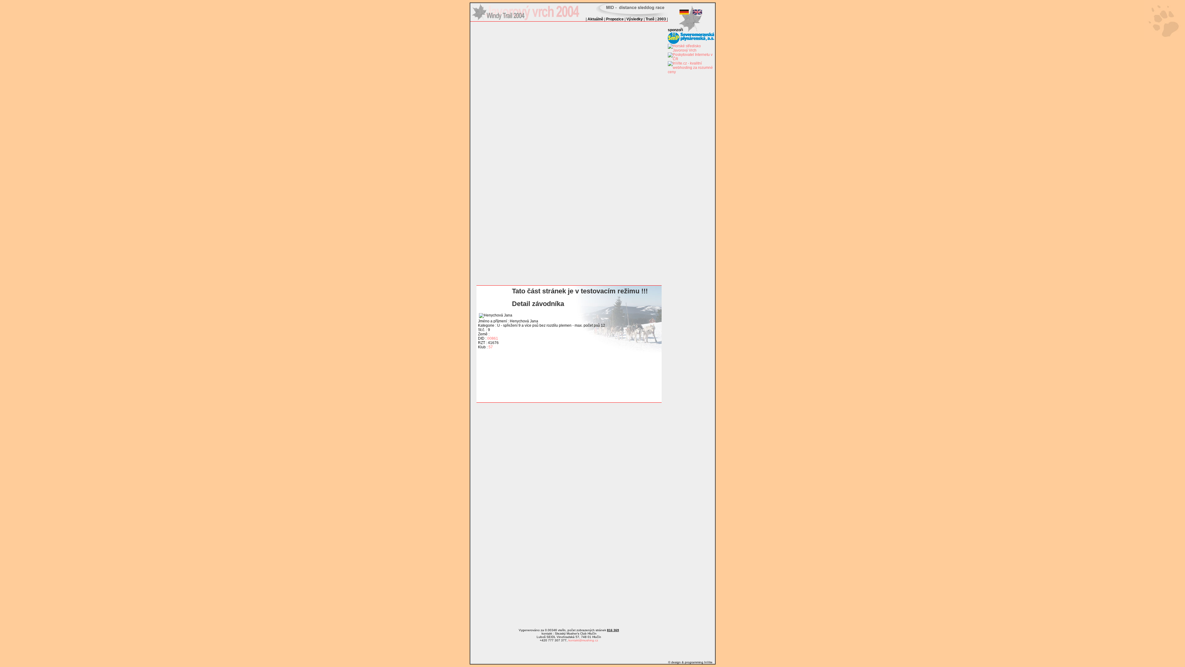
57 (491, 347)
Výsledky (634, 19)
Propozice (615, 19)
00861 (492, 338)
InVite (708, 662)
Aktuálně (595, 19)
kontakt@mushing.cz (583, 640)
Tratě (650, 19)
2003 (661, 19)
